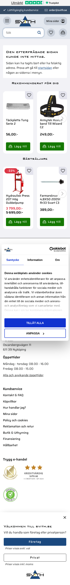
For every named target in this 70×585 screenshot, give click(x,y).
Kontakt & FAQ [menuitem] (13, 395)
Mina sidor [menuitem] (10, 414)
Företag (35, 541)
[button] (7, 21)
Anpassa (33, 333)
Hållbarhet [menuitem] (10, 445)
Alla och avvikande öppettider (23, 375)
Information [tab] (35, 259)
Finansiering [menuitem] (11, 439)
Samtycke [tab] (12, 259)
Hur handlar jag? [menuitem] (14, 407)
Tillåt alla (35, 322)
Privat (35, 557)
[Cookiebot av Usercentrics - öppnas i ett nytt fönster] (50, 249)
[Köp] (18, 146)
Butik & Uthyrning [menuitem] (15, 432)
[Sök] (39, 32)
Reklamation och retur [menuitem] (18, 426)
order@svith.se (58, 10)
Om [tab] (57, 259)
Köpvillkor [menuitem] (9, 401)
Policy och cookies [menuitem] (15, 420)
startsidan (45, 67)
